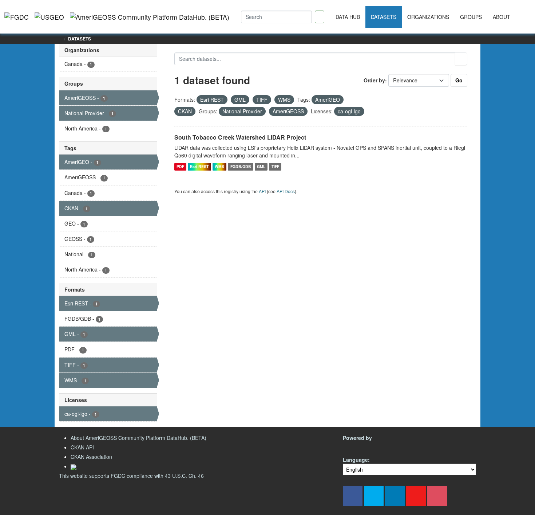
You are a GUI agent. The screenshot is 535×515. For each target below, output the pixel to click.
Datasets (383, 16)
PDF (180, 166)
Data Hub (348, 16)
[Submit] (461, 58)
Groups (471, 16)
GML (261, 166)
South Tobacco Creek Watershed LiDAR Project (240, 137)
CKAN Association (91, 456)
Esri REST (199, 166)
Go (459, 80)
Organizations (428, 16)
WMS (219, 166)
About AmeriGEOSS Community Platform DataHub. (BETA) (138, 437)
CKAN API (82, 447)
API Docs (286, 191)
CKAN (355, 446)
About (501, 16)
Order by (374, 80)
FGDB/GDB (240, 166)
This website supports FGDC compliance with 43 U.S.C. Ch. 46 (131, 475)
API (262, 191)
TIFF (275, 166)
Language (355, 459)
